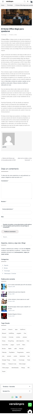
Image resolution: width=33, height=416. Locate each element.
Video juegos (5, 367)
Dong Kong (11, 341)
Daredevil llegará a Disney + (15, 314)
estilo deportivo (20, 341)
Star (29, 356)
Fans (28, 341)
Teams (14, 360)
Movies (6, 268)
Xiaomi (3, 371)
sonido (15, 356)
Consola (4, 337)
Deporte (6, 265)
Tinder (28, 360)
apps (16, 329)
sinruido (9, 356)
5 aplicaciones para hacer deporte (16, 292)
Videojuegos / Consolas (10, 273)
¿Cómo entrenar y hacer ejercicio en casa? (18, 299)
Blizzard (4, 333)
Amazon (10, 329)
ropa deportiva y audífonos (13, 250)
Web (2, 216)
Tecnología (10, 5)
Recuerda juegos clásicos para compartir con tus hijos (19, 307)
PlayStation (12, 352)
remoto (28, 352)
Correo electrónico (7, 209)
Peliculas (21, 348)
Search (24, 1)
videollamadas (15, 367)
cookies (18, 337)
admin (4, 147)
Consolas (11, 337)
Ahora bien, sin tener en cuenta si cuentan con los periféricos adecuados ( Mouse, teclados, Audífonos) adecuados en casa (15, 83)
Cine (25, 333)
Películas (4, 352)
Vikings (23, 367)
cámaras (25, 337)
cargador (19, 333)
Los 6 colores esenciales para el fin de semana (19, 284)
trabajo (4, 363)
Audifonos (22, 329)
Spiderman (22, 356)
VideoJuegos (22, 363)
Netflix (10, 348)
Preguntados (20, 352)
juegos (12, 344)
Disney (3, 341)
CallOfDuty (11, 333)
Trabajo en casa (12, 363)
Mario (23, 344)
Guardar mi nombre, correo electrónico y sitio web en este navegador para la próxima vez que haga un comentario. (17, 226)
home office (5, 344)
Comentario (4, 180)
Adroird (4, 329)
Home (2, 5)
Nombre (3, 201)
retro (3, 356)
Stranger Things (6, 360)
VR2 (28, 367)
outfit (15, 348)
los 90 (18, 344)
